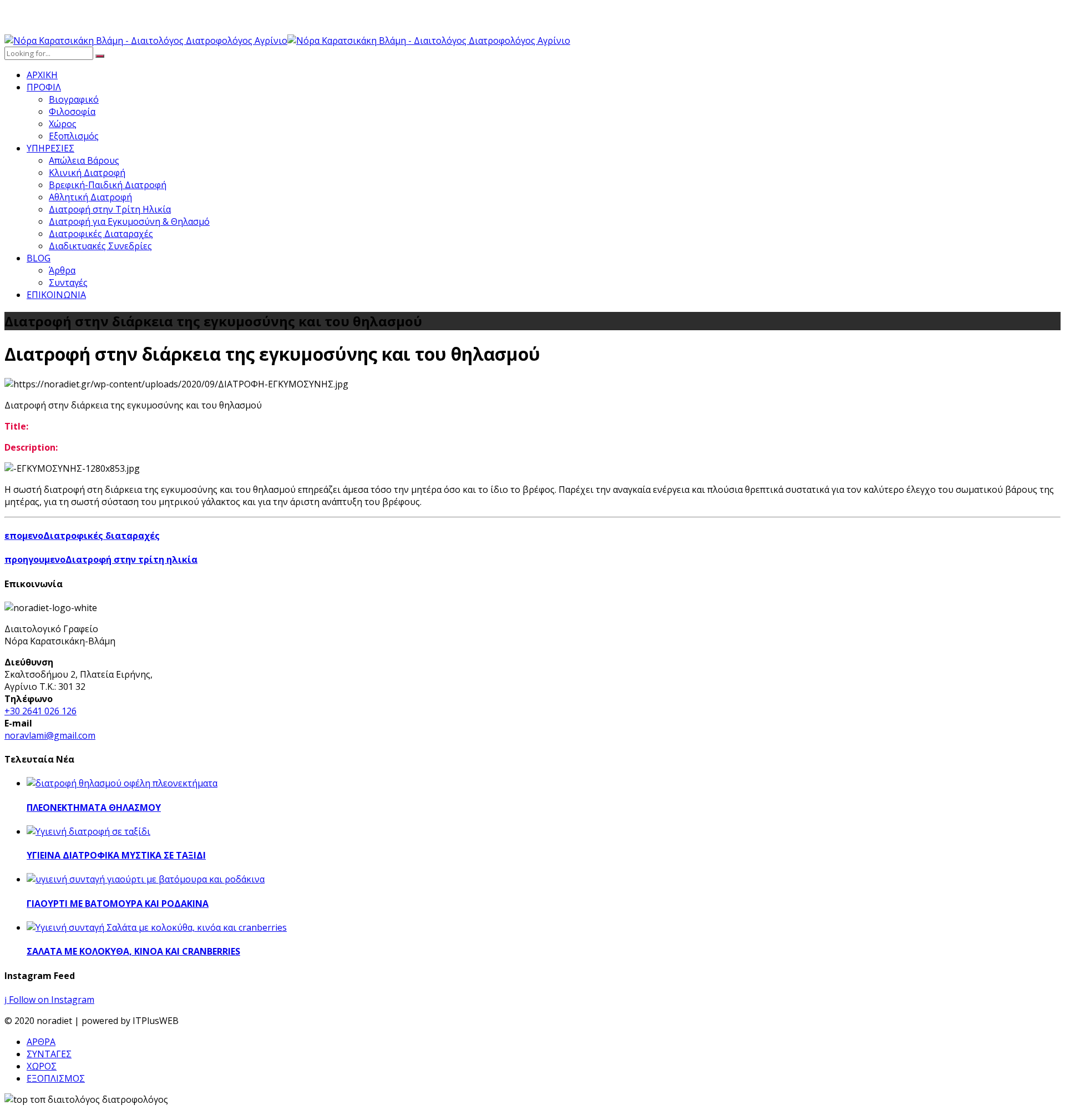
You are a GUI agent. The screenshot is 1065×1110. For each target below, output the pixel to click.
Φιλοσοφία (72, 111)
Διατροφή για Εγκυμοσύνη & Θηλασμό (129, 221)
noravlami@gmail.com (49, 735)
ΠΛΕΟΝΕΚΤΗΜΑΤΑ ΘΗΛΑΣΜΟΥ (94, 807)
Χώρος (63, 124)
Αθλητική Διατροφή (90, 197)
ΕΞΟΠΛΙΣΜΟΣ (56, 1078)
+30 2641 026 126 (40, 711)
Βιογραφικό (74, 99)
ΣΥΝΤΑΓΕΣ (49, 1054)
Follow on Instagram (50, 999)
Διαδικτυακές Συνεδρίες (100, 246)
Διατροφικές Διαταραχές (101, 234)
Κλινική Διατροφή (87, 173)
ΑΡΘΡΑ (41, 1042)
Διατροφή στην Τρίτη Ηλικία (110, 209)
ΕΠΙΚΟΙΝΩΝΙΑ (56, 295)
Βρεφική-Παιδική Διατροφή (107, 185)
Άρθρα (62, 270)
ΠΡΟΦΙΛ (44, 87)
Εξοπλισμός (74, 136)
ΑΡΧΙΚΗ (42, 75)
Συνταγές (68, 282)
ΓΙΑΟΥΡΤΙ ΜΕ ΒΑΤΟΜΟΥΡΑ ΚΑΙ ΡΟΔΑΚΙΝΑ (118, 903)
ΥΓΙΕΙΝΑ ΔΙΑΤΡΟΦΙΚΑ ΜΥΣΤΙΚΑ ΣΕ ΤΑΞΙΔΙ (116, 855)
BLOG (38, 258)
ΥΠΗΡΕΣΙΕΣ (50, 148)
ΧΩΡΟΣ (42, 1066)
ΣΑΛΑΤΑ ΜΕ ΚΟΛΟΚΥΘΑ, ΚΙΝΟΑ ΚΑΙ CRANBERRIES (133, 951)
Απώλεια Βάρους (84, 160)
